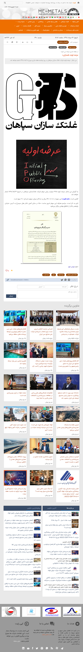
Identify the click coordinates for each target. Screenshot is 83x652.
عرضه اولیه (61, 275)
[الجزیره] (73, 17)
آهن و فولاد (62, 47)
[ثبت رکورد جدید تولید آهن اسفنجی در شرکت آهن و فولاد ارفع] (15, 414)
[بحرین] (78, 17)
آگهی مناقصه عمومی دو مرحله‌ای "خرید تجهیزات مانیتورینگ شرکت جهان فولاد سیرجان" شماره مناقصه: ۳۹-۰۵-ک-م (63, 570)
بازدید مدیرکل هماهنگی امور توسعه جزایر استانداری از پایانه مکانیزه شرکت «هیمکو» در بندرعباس (68, 332)
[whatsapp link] (65, 280)
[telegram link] (69, 280)
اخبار (63, 3)
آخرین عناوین (51, 508)
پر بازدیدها (70, 508)
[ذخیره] (32, 42)
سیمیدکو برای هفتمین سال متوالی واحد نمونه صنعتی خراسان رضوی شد (19, 529)
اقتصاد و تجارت (63, 42)
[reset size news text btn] (12, 42)
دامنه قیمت (46, 275)
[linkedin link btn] (23, 648)
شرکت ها (69, 3)
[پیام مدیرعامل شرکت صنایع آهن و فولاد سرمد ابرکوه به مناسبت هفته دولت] (15, 478)
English (28, 3)
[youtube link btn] (28, 648)
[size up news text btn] (17, 42)
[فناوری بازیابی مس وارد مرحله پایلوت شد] (15, 350)
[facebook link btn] (32, 648)
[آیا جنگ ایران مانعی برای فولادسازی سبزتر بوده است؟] (41, 478)
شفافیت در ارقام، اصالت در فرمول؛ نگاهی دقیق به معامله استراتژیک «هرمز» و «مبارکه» (57, 579)
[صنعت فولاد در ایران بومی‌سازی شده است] (15, 382)
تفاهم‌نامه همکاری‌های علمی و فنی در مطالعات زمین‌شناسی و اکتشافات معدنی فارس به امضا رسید (41, 395)
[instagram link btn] (42, 648)
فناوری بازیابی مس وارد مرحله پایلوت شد (17, 362)
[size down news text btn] (7, 42)
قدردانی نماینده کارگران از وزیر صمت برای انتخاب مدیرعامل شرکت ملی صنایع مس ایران (41, 332)
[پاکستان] (68, 17)
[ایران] (65, 17)
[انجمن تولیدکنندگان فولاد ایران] (28, 612)
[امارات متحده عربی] (23, 17)
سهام (53, 275)
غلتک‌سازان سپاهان (72, 275)
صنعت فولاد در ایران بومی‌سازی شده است (16, 394)
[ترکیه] (28, 17)
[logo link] (58, 12)
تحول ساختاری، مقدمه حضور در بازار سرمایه (42, 458)
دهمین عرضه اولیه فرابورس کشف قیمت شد (20, 579)
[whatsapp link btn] (47, 648)
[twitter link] (62, 280)
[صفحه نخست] (78, 3)
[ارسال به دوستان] (27, 42)
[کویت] (57, 17)
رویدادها (53, 3)
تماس (32, 3)
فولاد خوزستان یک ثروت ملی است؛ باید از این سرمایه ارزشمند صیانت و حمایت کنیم (41, 427)
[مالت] (50, 17)
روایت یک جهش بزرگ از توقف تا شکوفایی (66, 563)
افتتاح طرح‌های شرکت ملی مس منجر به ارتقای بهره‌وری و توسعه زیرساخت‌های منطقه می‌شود (16, 332)
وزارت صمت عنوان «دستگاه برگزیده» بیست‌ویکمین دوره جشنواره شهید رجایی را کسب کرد (42, 364)
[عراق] (55, 17)
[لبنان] (63, 17)
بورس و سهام (72, 47)
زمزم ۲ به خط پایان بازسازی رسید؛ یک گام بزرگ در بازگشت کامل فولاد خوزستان (58, 514)
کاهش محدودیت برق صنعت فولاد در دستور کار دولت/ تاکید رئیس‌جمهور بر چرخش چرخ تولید (62, 590)
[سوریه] (31, 17)
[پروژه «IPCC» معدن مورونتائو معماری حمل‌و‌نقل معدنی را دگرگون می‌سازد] (15, 446)
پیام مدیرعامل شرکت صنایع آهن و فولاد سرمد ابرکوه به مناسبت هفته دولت (15, 491)
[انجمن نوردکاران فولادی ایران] (69, 612)
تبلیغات (37, 3)
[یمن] (26, 17)
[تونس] (36, 17)
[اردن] (42, 17)
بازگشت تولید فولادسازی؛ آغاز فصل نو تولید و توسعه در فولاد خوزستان (61, 545)
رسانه (58, 3)
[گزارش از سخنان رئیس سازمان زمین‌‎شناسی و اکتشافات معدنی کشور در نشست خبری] (67, 446)
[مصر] (71, 17)
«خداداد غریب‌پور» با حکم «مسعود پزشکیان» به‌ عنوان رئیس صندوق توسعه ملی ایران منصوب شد (68, 395)
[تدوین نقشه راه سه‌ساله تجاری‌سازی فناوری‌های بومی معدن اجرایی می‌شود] (67, 414)
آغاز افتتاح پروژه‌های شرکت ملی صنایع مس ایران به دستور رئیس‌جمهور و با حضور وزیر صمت (68, 364)
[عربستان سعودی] (34, 17)
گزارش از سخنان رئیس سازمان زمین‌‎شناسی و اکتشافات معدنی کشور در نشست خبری (69, 459)
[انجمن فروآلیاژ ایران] (48, 612)
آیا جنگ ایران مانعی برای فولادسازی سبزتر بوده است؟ (43, 490)
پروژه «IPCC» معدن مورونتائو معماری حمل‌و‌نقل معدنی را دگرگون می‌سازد (17, 459)
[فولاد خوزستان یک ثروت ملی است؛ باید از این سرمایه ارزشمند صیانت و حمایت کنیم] (41, 414)
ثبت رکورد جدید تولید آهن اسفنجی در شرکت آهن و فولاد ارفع (15, 426)
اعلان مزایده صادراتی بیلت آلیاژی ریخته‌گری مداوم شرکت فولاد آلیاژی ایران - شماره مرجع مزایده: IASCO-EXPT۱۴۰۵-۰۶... (68, 492)
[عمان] (44, 17)
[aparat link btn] (57, 648)
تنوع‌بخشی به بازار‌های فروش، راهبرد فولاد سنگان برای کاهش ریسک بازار (20, 514)
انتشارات (43, 3)
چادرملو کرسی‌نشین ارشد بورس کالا (22, 545)
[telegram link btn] (62, 648)
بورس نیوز (71, 266)
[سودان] (47, 17)
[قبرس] (76, 17)
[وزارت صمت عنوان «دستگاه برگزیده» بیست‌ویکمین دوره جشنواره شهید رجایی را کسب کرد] (41, 350)
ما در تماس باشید (46, 635)
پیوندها (48, 3)
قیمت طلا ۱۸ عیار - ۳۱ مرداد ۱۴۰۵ (61, 520)
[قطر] (39, 17)
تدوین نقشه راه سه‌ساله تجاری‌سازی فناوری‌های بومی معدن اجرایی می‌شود (68, 427)
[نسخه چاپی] (23, 42)
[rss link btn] (52, 648)
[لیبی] (52, 17)
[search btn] (5, 3)
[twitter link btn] (37, 648)
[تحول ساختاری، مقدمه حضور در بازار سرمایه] (41, 446)
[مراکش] (60, 17)
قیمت (74, 3)
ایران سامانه (17, 641)
